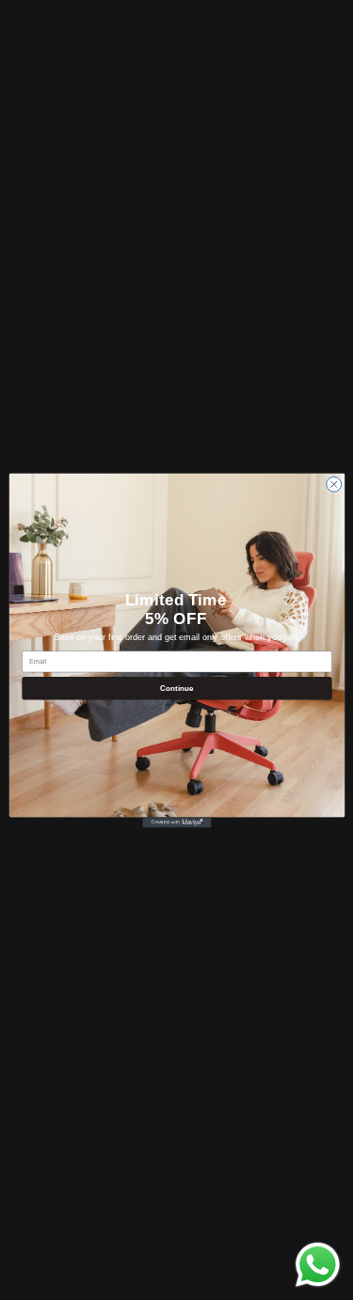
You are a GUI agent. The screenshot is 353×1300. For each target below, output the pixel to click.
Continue (177, 687)
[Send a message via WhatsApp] (318, 1265)
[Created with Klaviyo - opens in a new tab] (176, 822)
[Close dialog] (333, 484)
